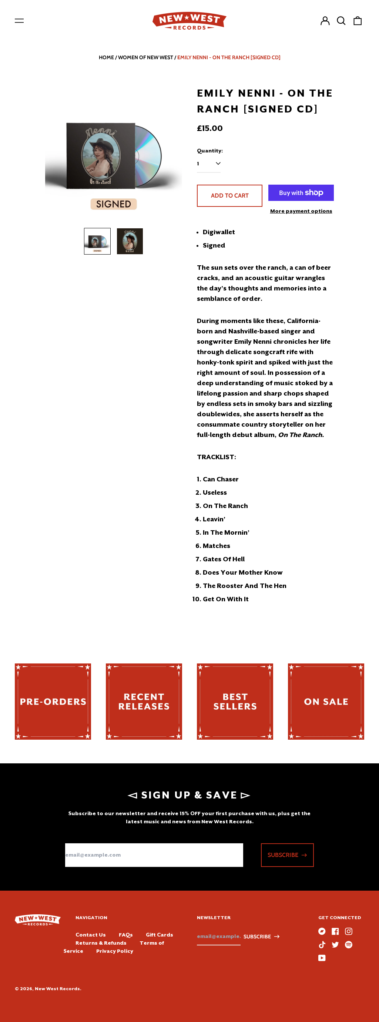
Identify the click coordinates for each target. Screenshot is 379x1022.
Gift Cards (159, 935)
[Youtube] (322, 958)
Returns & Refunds (101, 943)
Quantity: (210, 151)
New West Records (57, 988)
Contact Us (91, 935)
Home (106, 57)
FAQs (126, 935)
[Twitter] (335, 944)
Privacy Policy (114, 951)
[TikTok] (322, 944)
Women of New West (145, 57)
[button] (341, 20)
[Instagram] (348, 931)
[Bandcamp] (322, 931)
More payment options (301, 211)
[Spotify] (348, 944)
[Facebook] (335, 931)
